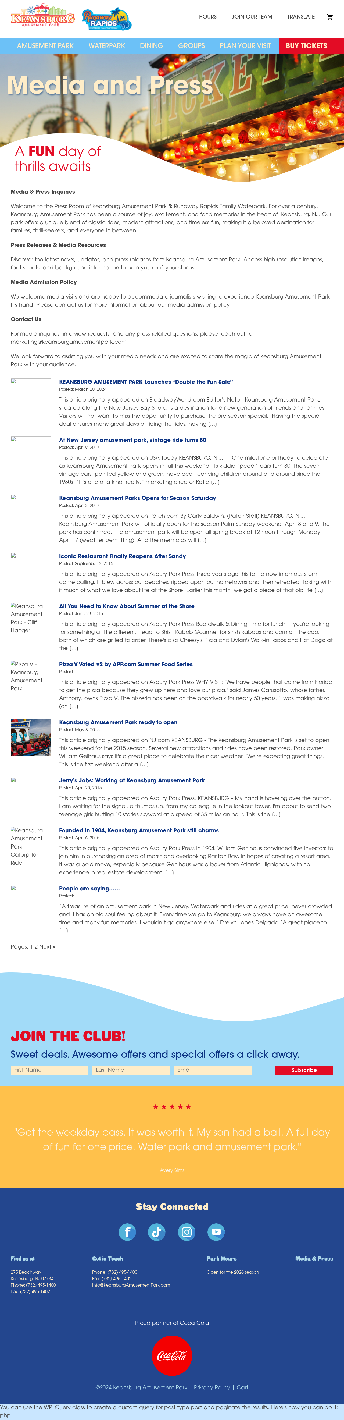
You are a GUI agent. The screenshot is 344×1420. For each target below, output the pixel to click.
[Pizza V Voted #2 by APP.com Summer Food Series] (31, 665)
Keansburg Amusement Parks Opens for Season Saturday (137, 498)
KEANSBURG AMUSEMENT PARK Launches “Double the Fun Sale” (146, 382)
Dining (151, 46)
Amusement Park (45, 46)
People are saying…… (89, 889)
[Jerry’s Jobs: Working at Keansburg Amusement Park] (31, 781)
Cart (242, 1388)
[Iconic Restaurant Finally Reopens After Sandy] (31, 556)
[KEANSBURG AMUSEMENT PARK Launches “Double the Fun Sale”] (31, 382)
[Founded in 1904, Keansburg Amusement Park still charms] (31, 831)
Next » (47, 947)
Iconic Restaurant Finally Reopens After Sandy (122, 556)
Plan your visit (245, 46)
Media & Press (314, 1259)
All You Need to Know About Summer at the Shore (127, 606)
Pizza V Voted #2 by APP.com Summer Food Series (126, 665)
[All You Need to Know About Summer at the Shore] (31, 606)
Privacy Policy (212, 1388)
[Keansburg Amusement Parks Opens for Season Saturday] (31, 498)
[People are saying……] (31, 889)
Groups (191, 46)
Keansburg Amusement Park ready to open (118, 723)
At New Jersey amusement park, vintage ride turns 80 (132, 440)
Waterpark (107, 46)
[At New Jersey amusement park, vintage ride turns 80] (31, 440)
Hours (208, 17)
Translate (301, 17)
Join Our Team (252, 17)
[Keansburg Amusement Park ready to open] (31, 723)
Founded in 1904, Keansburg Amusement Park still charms (139, 831)
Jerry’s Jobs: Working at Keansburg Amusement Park (132, 781)
